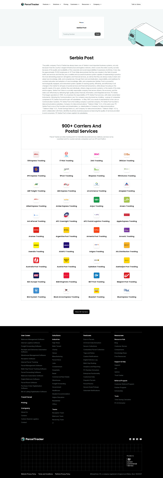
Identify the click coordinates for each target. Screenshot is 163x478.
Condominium (57, 367)
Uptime (117, 372)
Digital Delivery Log (90, 360)
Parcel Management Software (31, 365)
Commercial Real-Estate (60, 377)
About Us (24, 412)
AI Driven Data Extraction (92, 343)
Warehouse (56, 380)
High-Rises (56, 343)
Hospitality (56, 370)
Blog (116, 343)
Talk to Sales (136, 4)
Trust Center (119, 375)
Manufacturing (57, 356)
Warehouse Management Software (33, 355)
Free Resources (120, 356)
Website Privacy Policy (28, 474)
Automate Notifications (91, 390)
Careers (24, 415)
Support (117, 365)
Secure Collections (90, 346)
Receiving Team (58, 420)
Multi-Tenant (56, 346)
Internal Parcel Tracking (29, 362)
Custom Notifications (90, 356)
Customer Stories (121, 346)
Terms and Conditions (45, 474)
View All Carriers (81, 312)
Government (56, 387)
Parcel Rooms (88, 384)
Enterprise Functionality (91, 373)
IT (53, 423)
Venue (54, 353)
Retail (54, 373)
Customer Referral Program (124, 384)
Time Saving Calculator (123, 399)
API (116, 368)
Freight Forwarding (59, 384)
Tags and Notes (89, 353)
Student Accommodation (61, 394)
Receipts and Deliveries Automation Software (34, 351)
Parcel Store (56, 360)
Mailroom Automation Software (32, 376)
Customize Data (89, 377)
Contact (24, 422)
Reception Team (58, 413)
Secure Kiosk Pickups (91, 387)
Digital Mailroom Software (30, 379)
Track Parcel (26, 397)
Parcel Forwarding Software (31, 372)
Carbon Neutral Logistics (30, 419)
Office (54, 404)
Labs (54, 363)
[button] (47, 4)
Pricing (24, 402)
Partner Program (120, 387)
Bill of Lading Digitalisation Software (34, 392)
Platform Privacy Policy (62, 474)
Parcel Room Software (29, 382)
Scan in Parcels (88, 339)
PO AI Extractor (120, 403)
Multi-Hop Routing (89, 363)
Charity (54, 350)
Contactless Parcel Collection (93, 350)
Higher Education (58, 397)
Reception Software (28, 359)
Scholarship (119, 391)
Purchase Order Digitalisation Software (31, 387)
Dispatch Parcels (89, 380)
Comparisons (119, 350)
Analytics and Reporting (91, 367)
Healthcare (56, 390)
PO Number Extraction (91, 370)
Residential (56, 401)
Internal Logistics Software (30, 343)
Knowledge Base (121, 353)
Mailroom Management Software (32, 339)
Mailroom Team (57, 416)
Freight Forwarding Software (31, 346)
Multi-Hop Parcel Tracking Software (33, 369)
